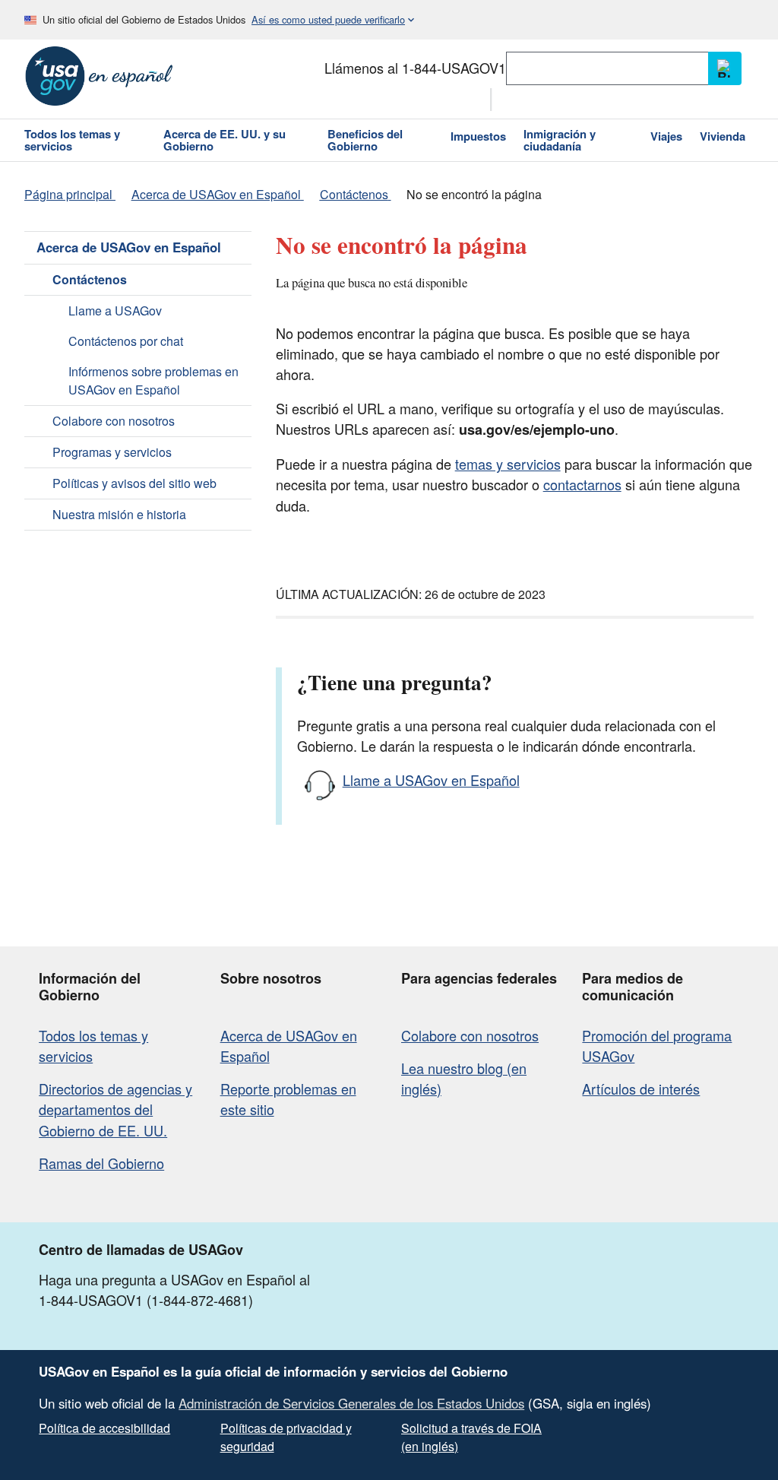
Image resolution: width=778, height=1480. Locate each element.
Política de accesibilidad (104, 1428)
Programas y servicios (112, 452)
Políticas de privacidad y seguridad (286, 1437)
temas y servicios (508, 464)
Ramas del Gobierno (101, 1163)
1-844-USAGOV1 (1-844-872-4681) (146, 1300)
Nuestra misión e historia (119, 514)
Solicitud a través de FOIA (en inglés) (471, 1437)
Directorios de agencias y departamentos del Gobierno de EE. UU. (115, 1109)
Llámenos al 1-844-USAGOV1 (415, 68)
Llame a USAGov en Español (431, 780)
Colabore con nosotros (113, 420)
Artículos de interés (641, 1088)
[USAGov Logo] (99, 76)
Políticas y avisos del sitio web (134, 483)
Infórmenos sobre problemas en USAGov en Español (153, 380)
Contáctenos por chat (125, 341)
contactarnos (582, 484)
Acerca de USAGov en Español (128, 247)
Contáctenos (89, 279)
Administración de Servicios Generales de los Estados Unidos (351, 1403)
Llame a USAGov (115, 310)
